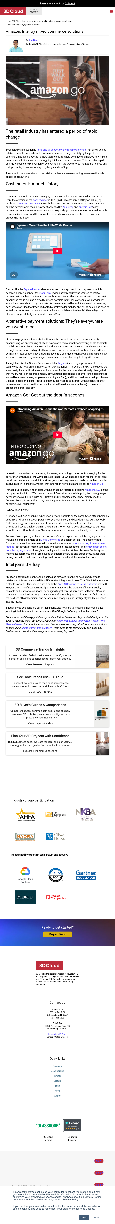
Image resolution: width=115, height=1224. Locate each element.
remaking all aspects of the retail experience (61, 149)
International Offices (57, 1034)
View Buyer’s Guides (40, 723)
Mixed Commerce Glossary (36, 627)
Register (62, 363)
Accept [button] (84, 1217)
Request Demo (57, 934)
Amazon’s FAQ (93, 489)
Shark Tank (44, 292)
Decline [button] (96, 1217)
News (57, 1091)
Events (57, 1076)
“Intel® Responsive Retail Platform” (77, 584)
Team (57, 1085)
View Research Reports (40, 664)
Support (57, 1095)
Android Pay (85, 207)
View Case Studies (40, 692)
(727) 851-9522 (57, 1018)
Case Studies (57, 1071)
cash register (40, 200)
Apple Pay (68, 207)
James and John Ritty (28, 203)
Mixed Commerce (50, 539)
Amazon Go (96, 483)
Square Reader (32, 289)
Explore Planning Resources (40, 751)
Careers (57, 1081)
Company (57, 1066)
